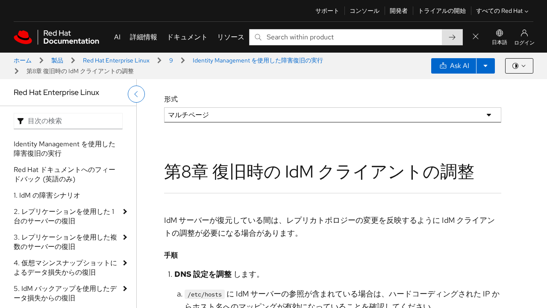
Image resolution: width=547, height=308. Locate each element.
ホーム (23, 60)
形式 (171, 99)
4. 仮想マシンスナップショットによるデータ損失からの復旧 (65, 267)
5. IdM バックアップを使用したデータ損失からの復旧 (65, 293)
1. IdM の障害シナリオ (47, 195)
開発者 (399, 11)
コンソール (364, 11)
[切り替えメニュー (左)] (136, 94)
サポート (327, 11)
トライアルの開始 (442, 11)
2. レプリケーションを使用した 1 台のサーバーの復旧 (64, 216)
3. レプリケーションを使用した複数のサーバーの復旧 (65, 242)
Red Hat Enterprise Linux (116, 60)
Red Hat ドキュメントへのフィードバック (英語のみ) (64, 174)
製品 (57, 60)
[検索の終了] (476, 37)
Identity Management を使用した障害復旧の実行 (258, 60)
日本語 (499, 42)
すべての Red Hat (499, 11)
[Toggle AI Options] (485, 66)
